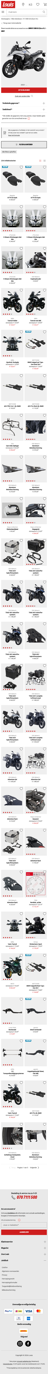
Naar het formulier (14, 135)
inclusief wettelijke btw (24, 1361)
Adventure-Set (12, 779)
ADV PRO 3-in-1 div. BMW (12, 406)
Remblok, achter (35, 902)
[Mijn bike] (30, 4)
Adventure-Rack (12, 819)
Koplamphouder (36, 279)
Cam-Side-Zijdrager (12, 446)
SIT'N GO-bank (12, 198)
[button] (44, 12)
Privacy (4, 1275)
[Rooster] (40, 160)
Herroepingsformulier (9, 1282)
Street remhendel (35, 1030)
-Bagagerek (35, 529)
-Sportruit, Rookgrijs (12, 362)
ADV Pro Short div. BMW (36, 406)
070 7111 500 (27, 1197)
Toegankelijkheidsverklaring (12, 1286)
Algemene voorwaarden (10, 1271)
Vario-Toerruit (12, 944)
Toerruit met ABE (35, 321)
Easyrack (36, 819)
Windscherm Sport (36, 944)
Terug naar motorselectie (12, 23)
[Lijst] (44, 160)
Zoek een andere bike (22, 96)
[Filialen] (23, 4)
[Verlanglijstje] (37, 4)
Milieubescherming (8, 1290)
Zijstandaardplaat (12, 529)
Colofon (5, 1267)
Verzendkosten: (8, 1364)
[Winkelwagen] (45, 4)
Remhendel (12, 1030)
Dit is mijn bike (24, 90)
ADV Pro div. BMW (36, 1113)
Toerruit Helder (12, 321)
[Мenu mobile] (3, 12)
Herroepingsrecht (8, 1279)
